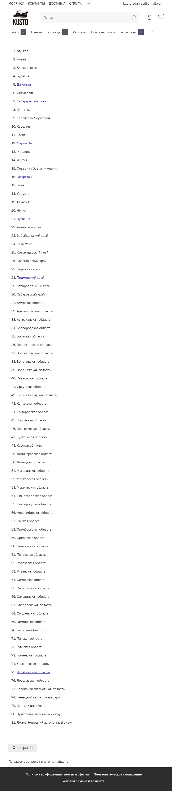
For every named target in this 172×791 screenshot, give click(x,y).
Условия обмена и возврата (83, 781)
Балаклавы (128, 32)
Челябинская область (33, 672)
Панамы (37, 32)
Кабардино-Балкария (33, 101)
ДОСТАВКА (57, 3)
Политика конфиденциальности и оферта (57, 774)
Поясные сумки (103, 32)
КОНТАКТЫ (36, 3)
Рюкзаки (79, 32)
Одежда (54, 32)
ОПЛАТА (75, 3)
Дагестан (24, 84)
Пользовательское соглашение (118, 774)
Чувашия (23, 219)
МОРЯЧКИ (16, 3)
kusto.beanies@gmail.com (143, 3)
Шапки (13, 32)
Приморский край (30, 277)
